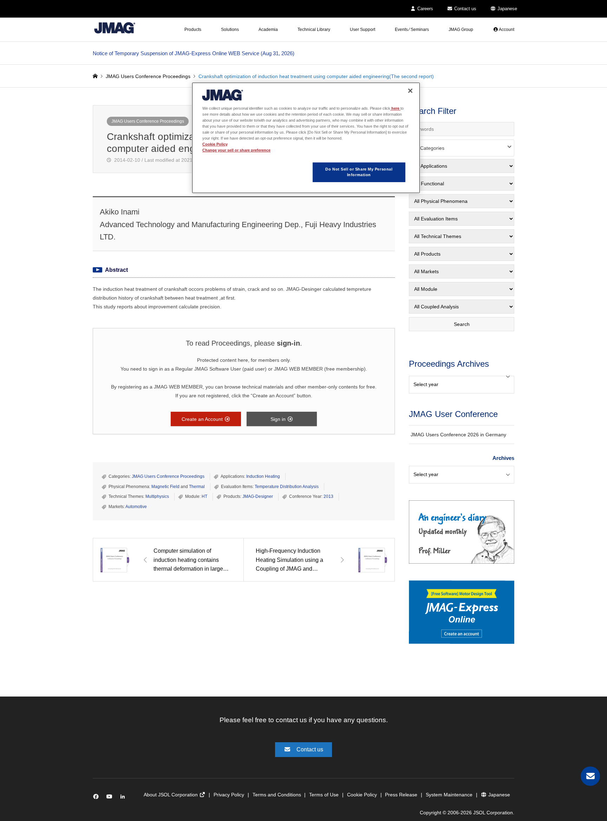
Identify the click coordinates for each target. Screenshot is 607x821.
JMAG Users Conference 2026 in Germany (458, 434)
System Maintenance (449, 794)
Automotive (136, 506)
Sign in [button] (278, 419)
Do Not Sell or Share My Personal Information (358, 172)
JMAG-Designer (257, 496)
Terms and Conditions (277, 794)
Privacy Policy (229, 794)
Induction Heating (263, 476)
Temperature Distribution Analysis (287, 486)
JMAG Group (461, 29)
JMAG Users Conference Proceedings (147, 121)
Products (192, 29)
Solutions (230, 29)
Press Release (401, 794)
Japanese (506, 8)
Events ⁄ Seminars (412, 29)
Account (506, 29)
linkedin (124, 798)
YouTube (110, 798)
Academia (268, 29)
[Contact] (590, 776)
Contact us (464, 8)
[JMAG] (115, 28)
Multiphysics (157, 496)
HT (204, 496)
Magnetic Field (165, 486)
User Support (362, 29)
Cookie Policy (362, 794)
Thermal (197, 486)
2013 (328, 496)
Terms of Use (324, 794)
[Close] (410, 90)
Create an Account (203, 419)
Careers (424, 8)
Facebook (97, 798)
